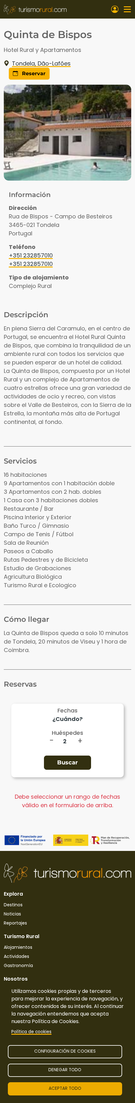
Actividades (16, 956)
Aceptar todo (65, 1088)
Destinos (13, 905)
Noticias (12, 914)
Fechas (67, 710)
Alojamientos (18, 947)
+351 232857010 (31, 255)
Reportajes (15, 923)
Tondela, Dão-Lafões (41, 63)
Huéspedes (67, 733)
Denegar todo (64, 1070)
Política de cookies (31, 1032)
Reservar (33, 73)
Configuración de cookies (65, 1051)
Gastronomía (18, 965)
